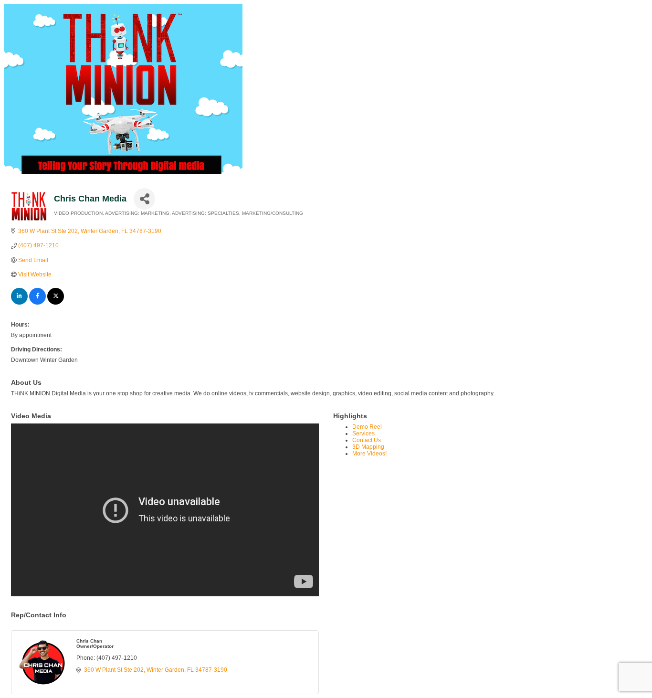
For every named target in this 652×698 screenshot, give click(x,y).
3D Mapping (368, 447)
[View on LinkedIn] (19, 302)
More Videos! (369, 453)
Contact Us (366, 440)
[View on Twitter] (55, 302)
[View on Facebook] (37, 302)
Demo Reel (367, 426)
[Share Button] (144, 199)
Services (363, 433)
